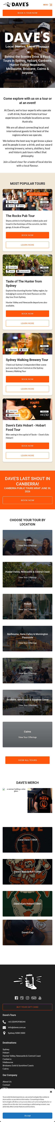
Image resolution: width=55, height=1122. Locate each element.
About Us (7, 1081)
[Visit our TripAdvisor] (33, 997)
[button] (51, 1091)
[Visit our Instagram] (27, 997)
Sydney (6, 1049)
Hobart (6, 1052)
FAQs (5, 1088)
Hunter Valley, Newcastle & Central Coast (22, 1055)
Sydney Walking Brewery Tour (27, 360)
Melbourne (8, 1062)
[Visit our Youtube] (40, 997)
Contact (6, 1084)
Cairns (6, 1068)
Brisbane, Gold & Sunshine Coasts (18, 1065)
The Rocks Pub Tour (20, 216)
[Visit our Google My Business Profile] (22, 997)
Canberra (7, 1059)
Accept (27, 1115)
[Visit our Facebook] (16, 997)
